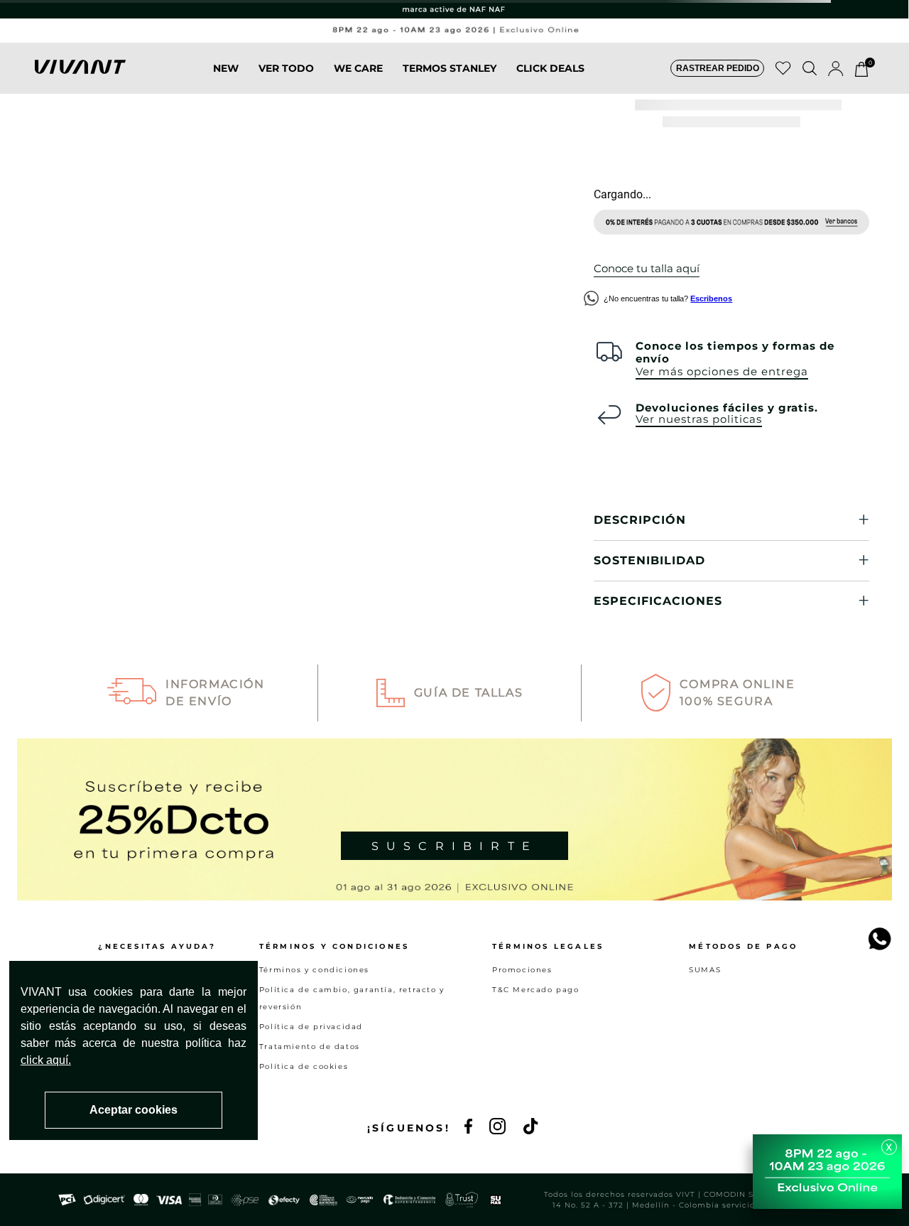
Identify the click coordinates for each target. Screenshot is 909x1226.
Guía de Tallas (468, 692)
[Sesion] (836, 68)
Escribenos (711, 298)
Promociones (522, 969)
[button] (717, 68)
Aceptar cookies (133, 1110)
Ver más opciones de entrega (722, 371)
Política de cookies (303, 1066)
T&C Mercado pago (535, 989)
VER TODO (286, 68)
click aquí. (46, 1060)
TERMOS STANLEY (449, 68)
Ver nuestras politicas (699, 420)
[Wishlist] (783, 68)
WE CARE (358, 68)
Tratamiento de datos (309, 1046)
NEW (226, 68)
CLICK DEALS (550, 68)
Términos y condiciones (314, 969)
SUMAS (705, 969)
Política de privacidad (311, 1026)
